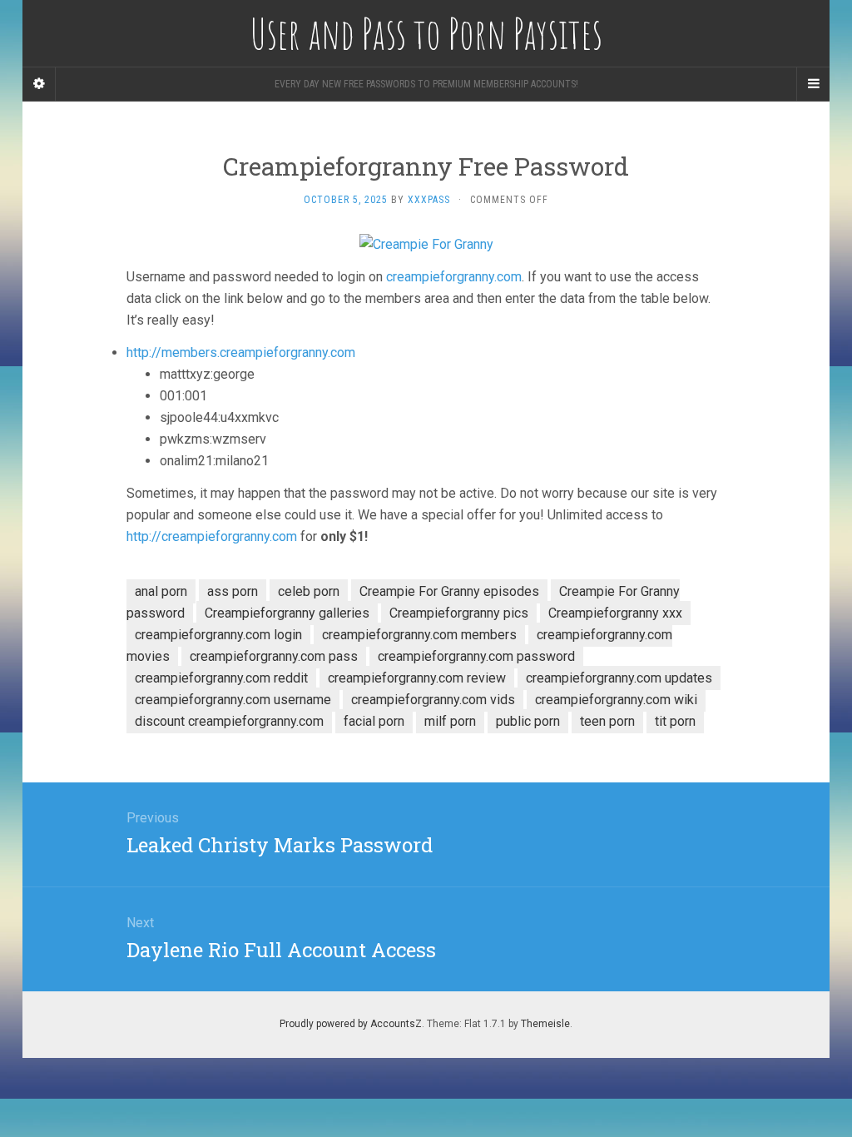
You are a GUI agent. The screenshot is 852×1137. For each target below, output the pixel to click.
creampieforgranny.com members (419, 635)
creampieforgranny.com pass (274, 656)
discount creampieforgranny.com (229, 721)
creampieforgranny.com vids (433, 700)
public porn (528, 721)
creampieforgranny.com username (233, 700)
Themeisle (545, 1024)
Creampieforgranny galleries (287, 613)
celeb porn (308, 591)
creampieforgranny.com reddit (221, 678)
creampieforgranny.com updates (619, 678)
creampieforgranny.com (454, 277)
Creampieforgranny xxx (615, 613)
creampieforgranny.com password (476, 656)
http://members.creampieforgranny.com (240, 352)
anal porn (161, 591)
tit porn (675, 721)
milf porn (450, 721)
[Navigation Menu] (813, 84)
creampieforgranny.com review (417, 678)
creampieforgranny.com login (218, 635)
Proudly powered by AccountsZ (351, 1024)
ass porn (232, 591)
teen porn (607, 721)
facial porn (374, 721)
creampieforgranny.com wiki (616, 700)
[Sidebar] (39, 84)
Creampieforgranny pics (458, 613)
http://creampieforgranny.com (211, 536)
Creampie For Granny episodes (449, 591)
